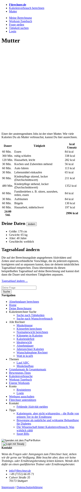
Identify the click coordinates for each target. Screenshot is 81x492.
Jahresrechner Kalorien (30, 349)
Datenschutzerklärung (30, 487)
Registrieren (24, 389)
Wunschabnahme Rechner (32, 352)
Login (20, 393)
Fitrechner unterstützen (22, 399)
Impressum (8, 487)
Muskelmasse (25, 325)
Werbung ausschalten (21, 396)
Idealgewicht (24, 342)
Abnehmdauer (25, 345)
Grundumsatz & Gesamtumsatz (27, 369)
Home (12, 305)
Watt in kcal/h (25, 355)
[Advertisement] (40, 88)
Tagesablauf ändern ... (15, 281)
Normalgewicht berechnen (32, 332)
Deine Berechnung (20, 308)
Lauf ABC (23, 362)
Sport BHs (23, 433)
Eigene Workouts (19, 383)
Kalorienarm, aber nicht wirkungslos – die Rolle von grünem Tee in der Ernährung (48, 415)
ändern (31, 224)
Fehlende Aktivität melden (32, 406)
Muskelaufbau (25, 366)
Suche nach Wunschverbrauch (35, 318)
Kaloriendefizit (25, 338)
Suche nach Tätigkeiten (30, 315)
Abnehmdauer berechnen (24, 301)
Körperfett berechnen (29, 328)
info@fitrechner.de (20, 470)
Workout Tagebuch (20, 379)
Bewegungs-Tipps (20, 372)
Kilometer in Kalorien (30, 335)
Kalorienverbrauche (21, 376)
